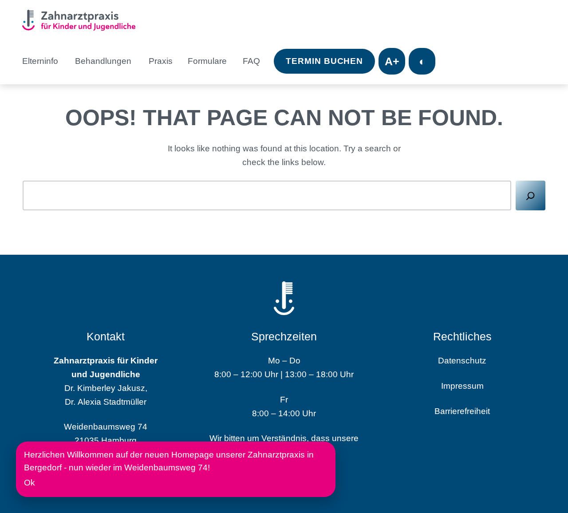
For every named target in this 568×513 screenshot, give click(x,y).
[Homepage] (82, 22)
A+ (392, 61)
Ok (29, 482)
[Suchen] (530, 195)
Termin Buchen (324, 61)
